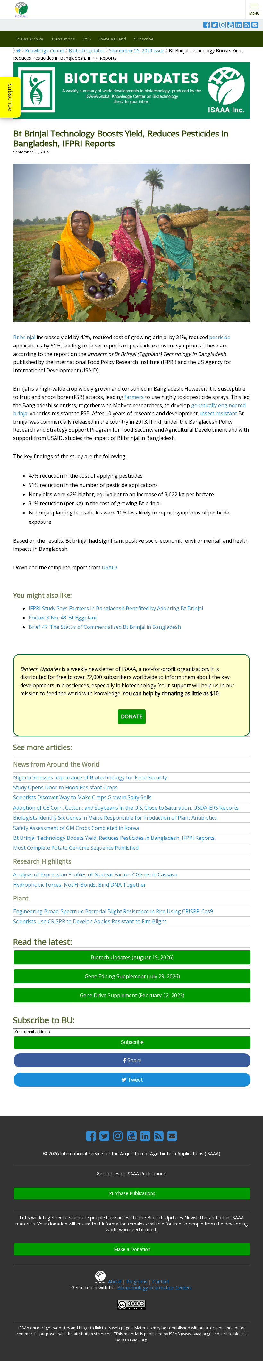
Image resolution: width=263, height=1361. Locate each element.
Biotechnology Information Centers (154, 1288)
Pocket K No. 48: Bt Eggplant (63, 617)
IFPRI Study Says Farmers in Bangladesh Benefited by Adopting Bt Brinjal (116, 608)
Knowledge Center (44, 51)
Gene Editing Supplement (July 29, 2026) (132, 976)
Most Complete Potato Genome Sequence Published (76, 847)
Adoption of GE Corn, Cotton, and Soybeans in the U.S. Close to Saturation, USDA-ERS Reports (126, 807)
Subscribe (10, 97)
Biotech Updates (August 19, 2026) (132, 957)
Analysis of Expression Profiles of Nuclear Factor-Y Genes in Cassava (95, 874)
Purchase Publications (132, 1193)
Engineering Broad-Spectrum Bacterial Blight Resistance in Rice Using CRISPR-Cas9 (113, 911)
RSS (87, 39)
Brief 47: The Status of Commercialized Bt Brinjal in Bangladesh (105, 626)
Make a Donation (132, 1249)
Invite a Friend (112, 39)
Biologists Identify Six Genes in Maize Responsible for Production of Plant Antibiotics (115, 817)
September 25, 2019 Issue (136, 51)
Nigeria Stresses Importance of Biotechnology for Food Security (90, 777)
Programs (136, 1281)
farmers (134, 396)
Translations (63, 39)
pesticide (219, 337)
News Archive (30, 39)
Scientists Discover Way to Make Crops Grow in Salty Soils (82, 797)
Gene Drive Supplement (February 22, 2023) (132, 995)
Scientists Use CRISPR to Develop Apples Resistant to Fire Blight (89, 921)
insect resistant (218, 413)
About (114, 1281)
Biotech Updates (87, 51)
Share (133, 1060)
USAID (109, 567)
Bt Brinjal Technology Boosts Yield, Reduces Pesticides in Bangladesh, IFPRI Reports (114, 837)
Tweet (134, 1079)
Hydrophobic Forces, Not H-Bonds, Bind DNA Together (79, 884)
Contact (160, 1281)
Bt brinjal (24, 337)
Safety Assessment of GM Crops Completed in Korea (76, 827)
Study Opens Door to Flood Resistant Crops (65, 787)
